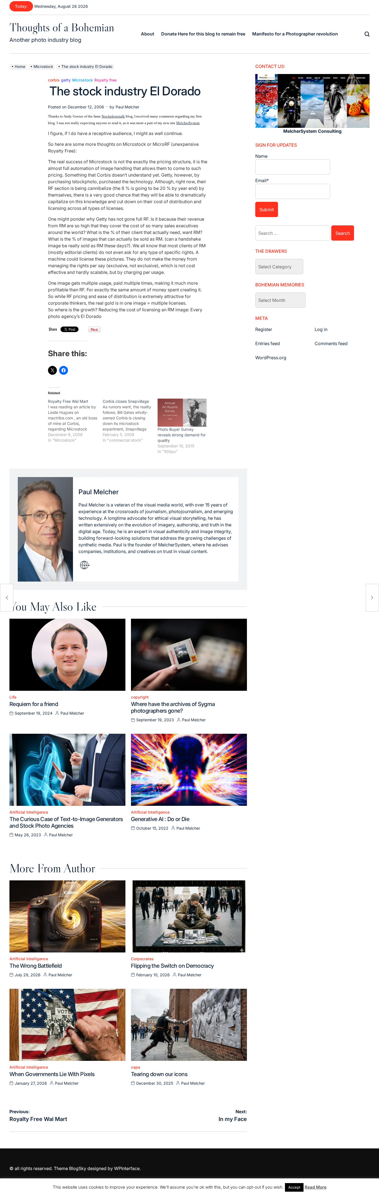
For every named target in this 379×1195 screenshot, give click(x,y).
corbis (54, 80)
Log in (321, 329)
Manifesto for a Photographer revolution (295, 34)
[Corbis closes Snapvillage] (130, 421)
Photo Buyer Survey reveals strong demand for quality (182, 435)
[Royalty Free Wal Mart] (75, 421)
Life (12, 697)
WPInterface (127, 1168)
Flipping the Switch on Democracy (172, 965)
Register (263, 329)
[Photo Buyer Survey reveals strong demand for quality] (182, 413)
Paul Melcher (127, 107)
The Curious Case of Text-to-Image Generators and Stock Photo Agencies (66, 822)
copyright (140, 697)
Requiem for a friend (33, 704)
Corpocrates (142, 959)
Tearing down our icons (159, 1074)
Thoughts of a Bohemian (61, 27)
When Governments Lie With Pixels (52, 1074)
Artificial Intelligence (28, 812)
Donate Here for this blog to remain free (203, 34)
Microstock (82, 80)
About (147, 34)
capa (135, 1067)
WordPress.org (270, 357)
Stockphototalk (113, 116)
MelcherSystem (187, 123)
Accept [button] (294, 1187)
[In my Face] (372, 597)
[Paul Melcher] (45, 529)
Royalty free (105, 80)
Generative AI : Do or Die (160, 819)
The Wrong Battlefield (35, 965)
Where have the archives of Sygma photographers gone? (173, 707)
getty (66, 80)
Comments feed (331, 343)
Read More (316, 1187)
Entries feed (267, 343)
